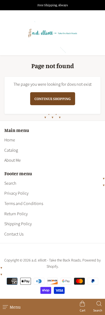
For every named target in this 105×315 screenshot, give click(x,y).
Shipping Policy (18, 224)
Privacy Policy (16, 193)
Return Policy (16, 214)
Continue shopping (52, 98)
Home (9, 140)
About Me (12, 160)
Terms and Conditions (23, 204)
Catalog (11, 150)
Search (10, 183)
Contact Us (13, 234)
